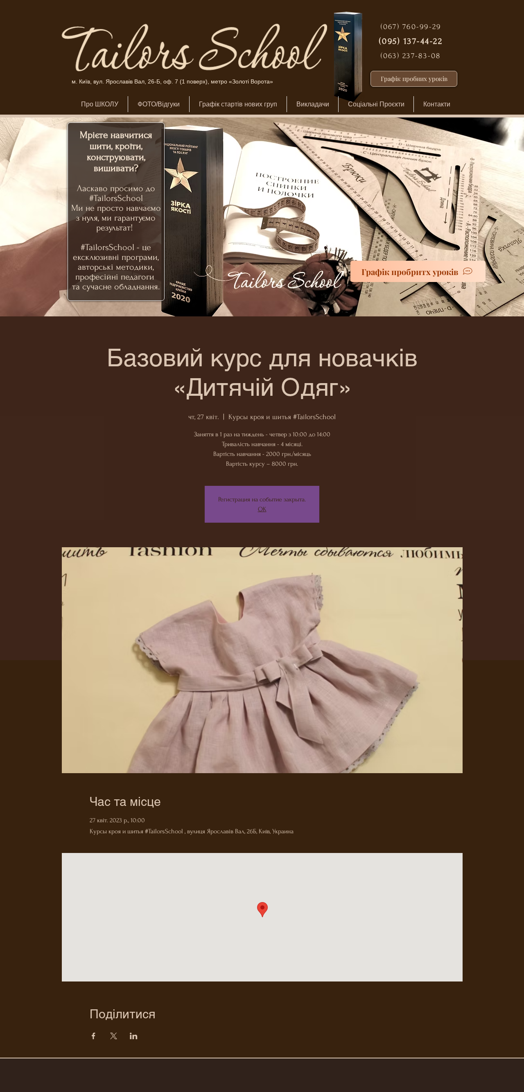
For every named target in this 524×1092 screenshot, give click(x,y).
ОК (262, 509)
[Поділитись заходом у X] (113, 1036)
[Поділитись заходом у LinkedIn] (134, 1036)
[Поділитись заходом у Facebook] (93, 1036)
